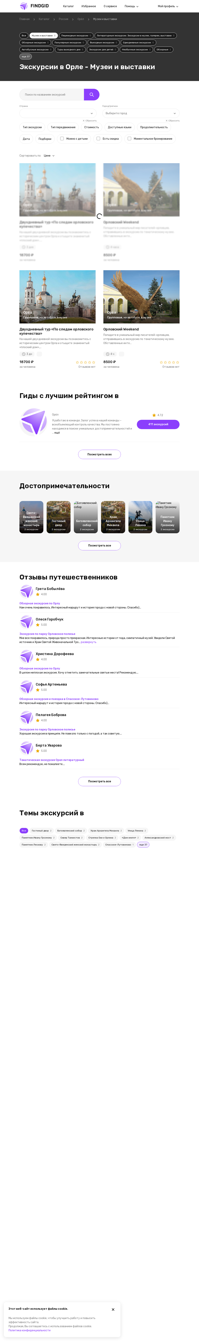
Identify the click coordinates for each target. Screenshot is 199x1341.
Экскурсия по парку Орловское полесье (47, 634)
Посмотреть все (99, 545)
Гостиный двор (41, 830)
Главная (24, 19)
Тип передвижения (63, 127)
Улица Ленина (137, 830)
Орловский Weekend (121, 329)
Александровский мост (159, 837)
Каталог (68, 6)
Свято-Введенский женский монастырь (75, 844)
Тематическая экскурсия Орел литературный (51, 760)
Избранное (89, 6)
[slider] (85, 362)
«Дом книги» (130, 837)
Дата (26, 139)
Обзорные (164, 49)
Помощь (130, 6)
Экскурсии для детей (102, 49)
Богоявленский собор (71, 830)
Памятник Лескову (34, 844)
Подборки (45, 139)
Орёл (81, 19)
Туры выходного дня (70, 49)
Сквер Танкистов (71, 837)
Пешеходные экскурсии (76, 35)
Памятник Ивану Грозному (38, 837)
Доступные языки (119, 127)
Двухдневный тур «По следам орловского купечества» (56, 331)
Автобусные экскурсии (36, 49)
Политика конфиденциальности (30, 1330)
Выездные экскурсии (103, 42)
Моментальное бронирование (153, 138)
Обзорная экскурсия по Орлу (39, 603)
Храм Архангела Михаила (106, 830)
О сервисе (110, 6)
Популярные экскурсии (69, 42)
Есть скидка (111, 138)
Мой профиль (166, 6)
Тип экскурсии (32, 127)
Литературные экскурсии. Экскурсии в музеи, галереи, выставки (136, 35)
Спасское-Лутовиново (119, 844)
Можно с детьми (77, 138)
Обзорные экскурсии (35, 42)
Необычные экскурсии (136, 49)
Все (24, 35)
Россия (63, 19)
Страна (23, 106)
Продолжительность (154, 127)
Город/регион (110, 106)
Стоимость (91, 127)
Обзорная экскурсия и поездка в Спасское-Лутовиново (59, 699)
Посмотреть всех (99, 454)
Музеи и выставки (44, 35)
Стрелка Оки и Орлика (102, 837)
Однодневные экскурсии (138, 42)
